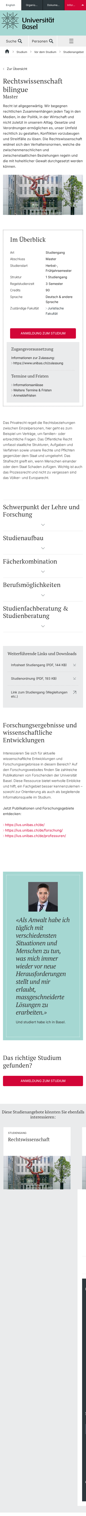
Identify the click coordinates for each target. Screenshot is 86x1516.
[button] (43, 526)
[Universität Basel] (28, 20)
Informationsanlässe (28, 385)
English (10, 5)
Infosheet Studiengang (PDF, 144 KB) (39, 665)
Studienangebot (73, 52)
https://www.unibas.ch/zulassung (38, 363)
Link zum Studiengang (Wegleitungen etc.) (39, 694)
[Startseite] (7, 52)
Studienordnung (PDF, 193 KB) (34, 678)
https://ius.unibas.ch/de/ (24, 825)
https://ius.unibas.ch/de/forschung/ (34, 830)
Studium (22, 52)
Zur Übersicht (15, 69)
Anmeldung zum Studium (43, 333)
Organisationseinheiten (34, 5)
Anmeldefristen (24, 395)
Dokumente (54, 5)
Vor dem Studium (45, 52)
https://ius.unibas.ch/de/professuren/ (35, 836)
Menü (71, 41)
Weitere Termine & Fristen (32, 390)
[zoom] (43, 194)
